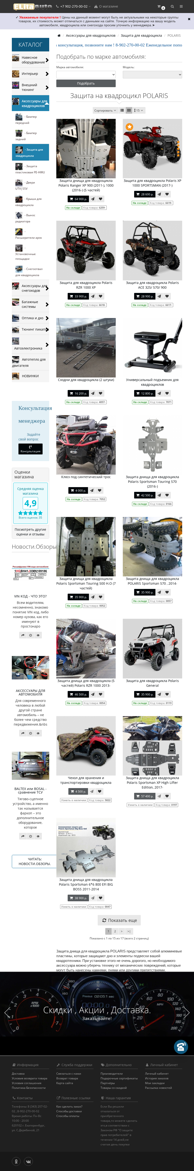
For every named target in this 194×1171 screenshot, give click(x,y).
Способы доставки (69, 1111)
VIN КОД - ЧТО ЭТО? (30, 596)
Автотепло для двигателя (29, 362)
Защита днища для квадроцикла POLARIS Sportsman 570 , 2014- (152, 581)
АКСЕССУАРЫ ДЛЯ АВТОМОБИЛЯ (30, 692)
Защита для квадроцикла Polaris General (152, 683)
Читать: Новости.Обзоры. (35, 861)
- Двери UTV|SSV (25, 185)
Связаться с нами (68, 1074)
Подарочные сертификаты (119, 1078)
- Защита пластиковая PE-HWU (30, 169)
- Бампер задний (26, 136)
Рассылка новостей (158, 1088)
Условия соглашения (26, 1083)
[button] (161, 6)
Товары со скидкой (114, 1088)
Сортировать (103, 110)
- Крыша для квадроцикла (28, 202)
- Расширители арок (28, 234)
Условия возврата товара (29, 1078)
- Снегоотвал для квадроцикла (29, 272)
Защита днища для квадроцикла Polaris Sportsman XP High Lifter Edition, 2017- (152, 783)
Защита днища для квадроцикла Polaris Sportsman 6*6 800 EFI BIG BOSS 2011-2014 (86, 884)
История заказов (156, 1078)
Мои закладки (155, 1083)
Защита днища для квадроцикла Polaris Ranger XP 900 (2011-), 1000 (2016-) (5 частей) (86, 185)
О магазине (108, 6)
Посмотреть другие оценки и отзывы (30, 531)
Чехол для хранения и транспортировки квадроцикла (85, 780)
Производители (112, 1074)
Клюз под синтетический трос (86, 477)
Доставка (18, 1074)
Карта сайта (64, 1083)
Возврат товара (67, 1078)
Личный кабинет (157, 1074)
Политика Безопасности (29, 1088)
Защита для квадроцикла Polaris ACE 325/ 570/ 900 (152, 285)
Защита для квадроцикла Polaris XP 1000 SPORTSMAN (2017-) (152, 183)
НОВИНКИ (29, 375)
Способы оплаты (67, 1116)
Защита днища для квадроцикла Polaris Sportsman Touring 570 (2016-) (152, 482)
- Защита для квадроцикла (29, 153)
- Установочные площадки (25, 253)
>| (129, 931)
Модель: (128, 67)
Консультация (30, 451)
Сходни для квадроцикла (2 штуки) (86, 379)
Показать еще (122, 920)
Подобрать (86, 83)
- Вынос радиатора (25, 218)
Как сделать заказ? (69, 1106)
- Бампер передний (26, 120)
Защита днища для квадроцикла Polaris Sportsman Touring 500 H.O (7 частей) (86, 583)
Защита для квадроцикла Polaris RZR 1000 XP (86, 285)
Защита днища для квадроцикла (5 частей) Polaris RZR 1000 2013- (86, 683)
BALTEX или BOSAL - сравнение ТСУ (30, 790)
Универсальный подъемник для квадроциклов (152, 382)
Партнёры (108, 1083)
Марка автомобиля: (70, 67)
